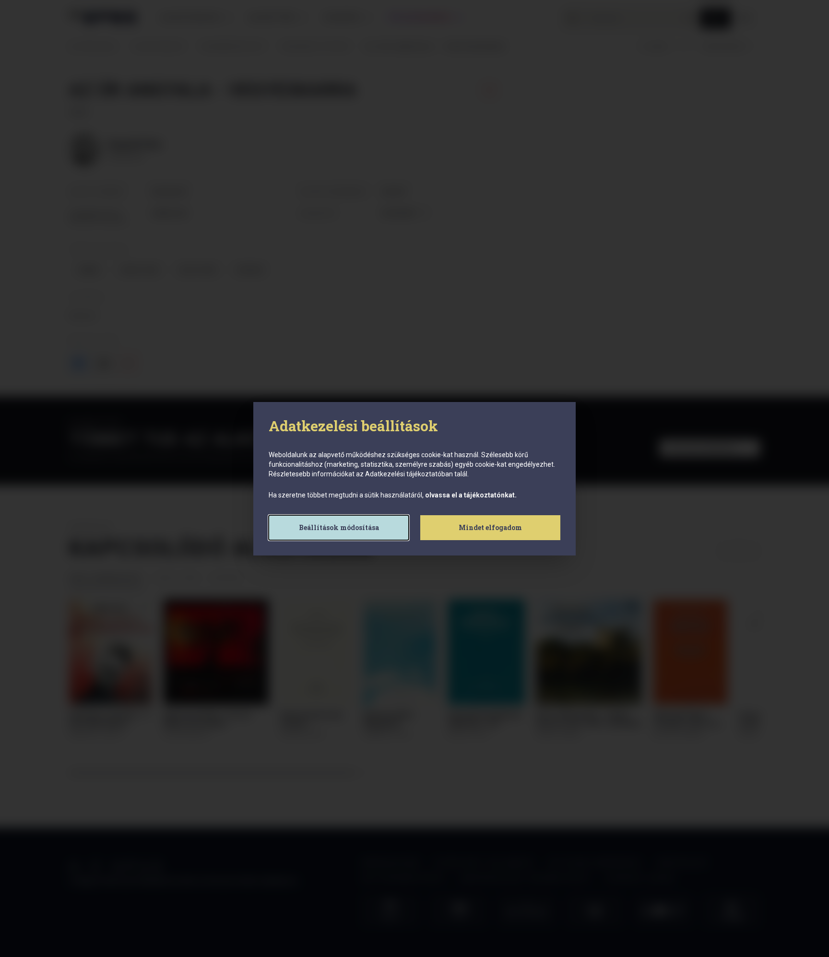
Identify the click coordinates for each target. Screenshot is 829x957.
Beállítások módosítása (339, 527)
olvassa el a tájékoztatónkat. (471, 495)
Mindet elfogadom (490, 527)
